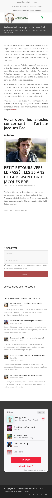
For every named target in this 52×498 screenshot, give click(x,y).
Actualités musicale (23, 2)
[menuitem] (23, 2)
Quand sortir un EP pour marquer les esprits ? (27, 338)
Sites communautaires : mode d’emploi (26, 10)
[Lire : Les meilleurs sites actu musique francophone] (6, 322)
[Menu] (46, 18)
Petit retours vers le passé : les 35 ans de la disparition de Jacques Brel (25, 174)
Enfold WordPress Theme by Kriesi (16, 492)
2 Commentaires (21, 210)
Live (35, 2)
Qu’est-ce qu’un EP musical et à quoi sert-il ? (26, 303)
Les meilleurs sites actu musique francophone (26, 320)
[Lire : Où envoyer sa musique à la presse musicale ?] (6, 376)
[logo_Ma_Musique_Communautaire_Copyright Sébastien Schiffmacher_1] (21, 17)
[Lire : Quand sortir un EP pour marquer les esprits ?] (6, 339)
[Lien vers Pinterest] (42, 494)
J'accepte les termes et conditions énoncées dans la (25, 266)
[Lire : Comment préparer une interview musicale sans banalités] (6, 356)
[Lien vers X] (29, 494)
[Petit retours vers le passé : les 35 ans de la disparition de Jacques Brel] (26, 150)
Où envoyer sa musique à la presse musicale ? (26, 375)
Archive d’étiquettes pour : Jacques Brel (24, 27)
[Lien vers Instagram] (38, 494)
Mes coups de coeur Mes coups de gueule (27, 6)
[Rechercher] (40, 17)
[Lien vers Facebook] (33, 494)
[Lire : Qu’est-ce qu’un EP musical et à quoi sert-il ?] (6, 304)
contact (13, 109)
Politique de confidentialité (16, 268)
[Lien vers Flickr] (46, 494)
